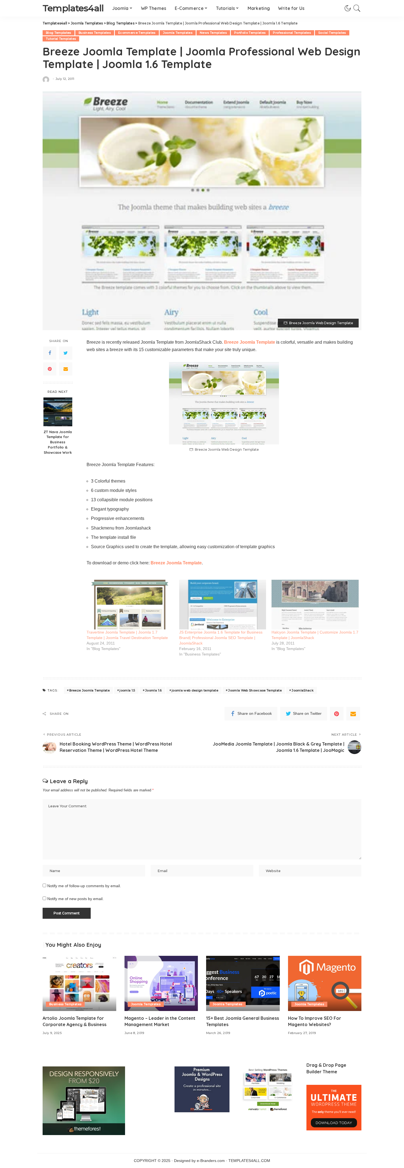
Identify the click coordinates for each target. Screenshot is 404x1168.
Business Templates (95, 33)
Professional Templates (292, 33)
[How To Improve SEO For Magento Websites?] (325, 983)
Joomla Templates (178, 33)
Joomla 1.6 (153, 690)
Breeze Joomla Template (249, 342)
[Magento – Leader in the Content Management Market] (161, 983)
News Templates (213, 33)
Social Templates (332, 33)
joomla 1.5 (127, 690)
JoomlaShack (303, 690)
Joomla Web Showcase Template (255, 690)
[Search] (357, 8)
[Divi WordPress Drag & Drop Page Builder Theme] (333, 1107)
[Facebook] (49, 353)
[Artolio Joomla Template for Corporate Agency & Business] (79, 983)
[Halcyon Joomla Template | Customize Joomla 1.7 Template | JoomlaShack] (315, 604)
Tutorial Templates (61, 39)
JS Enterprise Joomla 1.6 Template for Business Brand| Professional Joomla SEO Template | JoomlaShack (220, 637)
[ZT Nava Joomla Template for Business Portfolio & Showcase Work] (57, 411)
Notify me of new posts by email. (75, 899)
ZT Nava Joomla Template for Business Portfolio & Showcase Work (58, 442)
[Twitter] (65, 353)
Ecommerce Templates (137, 33)
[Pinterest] (49, 369)
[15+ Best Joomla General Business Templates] (243, 983)
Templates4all (73, 8)
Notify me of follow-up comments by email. (84, 886)
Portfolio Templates (250, 33)
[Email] (65, 369)
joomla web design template (195, 690)
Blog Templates (58, 33)
